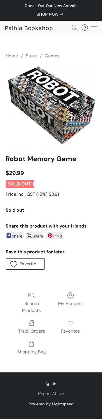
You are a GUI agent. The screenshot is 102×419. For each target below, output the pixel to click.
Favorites (70, 331)
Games (52, 56)
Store (31, 56)
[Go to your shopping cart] (86, 28)
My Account (70, 304)
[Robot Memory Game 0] (51, 105)
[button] (29, 28)
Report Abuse (51, 393)
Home (12, 56)
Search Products (31, 307)
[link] (51, 14)
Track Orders (31, 331)
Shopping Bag (31, 352)
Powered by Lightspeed (51, 403)
